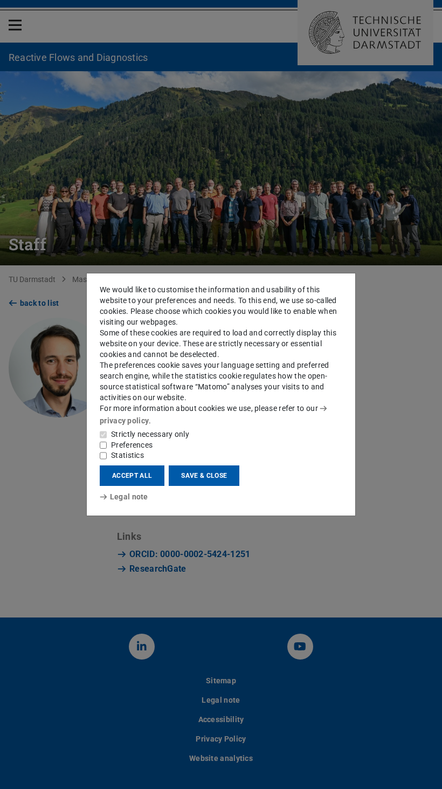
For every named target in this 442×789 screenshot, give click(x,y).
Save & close (204, 475)
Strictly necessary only (150, 434)
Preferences (132, 445)
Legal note (129, 496)
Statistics (127, 455)
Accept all (132, 475)
